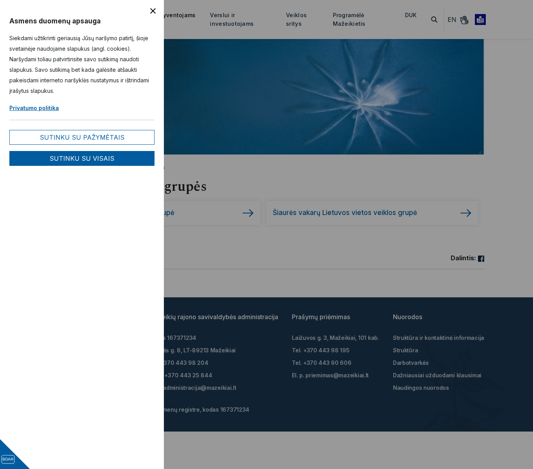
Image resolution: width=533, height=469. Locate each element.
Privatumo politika (34, 108)
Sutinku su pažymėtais (82, 137)
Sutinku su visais (82, 158)
